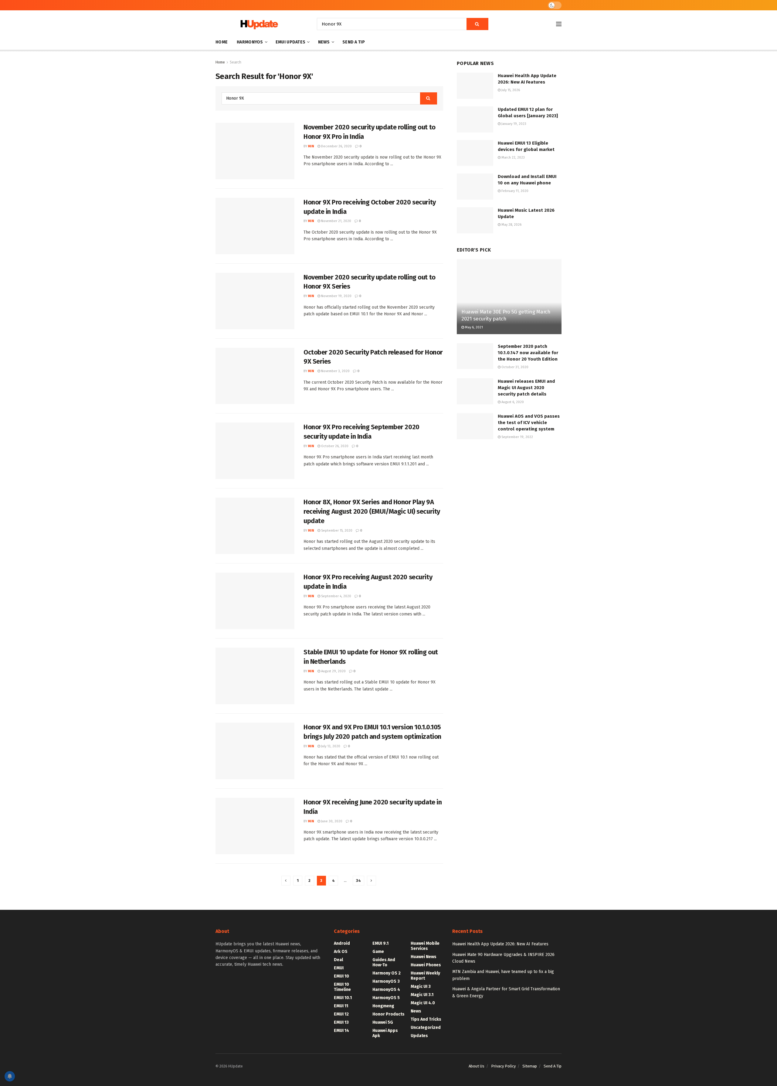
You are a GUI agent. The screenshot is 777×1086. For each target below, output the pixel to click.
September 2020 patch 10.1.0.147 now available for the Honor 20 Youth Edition (528, 353)
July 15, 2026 (510, 90)
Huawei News (423, 956)
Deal (338, 959)
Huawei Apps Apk (385, 1033)
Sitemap (529, 1066)
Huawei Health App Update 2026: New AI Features (500, 944)
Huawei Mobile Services (425, 946)
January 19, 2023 (513, 124)
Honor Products (388, 1014)
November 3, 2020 (335, 371)
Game (378, 951)
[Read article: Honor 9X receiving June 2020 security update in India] (254, 826)
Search (235, 62)
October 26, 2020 (334, 446)
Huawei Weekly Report (425, 976)
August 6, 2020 (512, 402)
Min (311, 146)
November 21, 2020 (335, 221)
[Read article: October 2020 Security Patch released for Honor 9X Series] (254, 376)
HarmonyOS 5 (386, 997)
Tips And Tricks (426, 1019)
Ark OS (341, 951)
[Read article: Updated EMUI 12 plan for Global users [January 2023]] (475, 119)
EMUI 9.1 (380, 943)
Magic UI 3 (421, 986)
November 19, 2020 (335, 296)
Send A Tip (353, 42)
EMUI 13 (341, 1022)
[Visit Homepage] (257, 24)
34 (358, 880)
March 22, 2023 (512, 157)
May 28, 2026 (510, 225)
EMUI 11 (341, 1006)
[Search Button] (477, 24)
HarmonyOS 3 (386, 981)
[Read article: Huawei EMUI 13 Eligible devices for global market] (475, 153)
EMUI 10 (341, 976)
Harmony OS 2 (386, 973)
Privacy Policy (503, 1066)
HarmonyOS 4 (386, 989)
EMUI (339, 968)
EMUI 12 (341, 1014)
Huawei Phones (426, 965)
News (324, 42)
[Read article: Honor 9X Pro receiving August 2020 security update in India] (254, 601)
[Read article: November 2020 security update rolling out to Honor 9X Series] (254, 301)
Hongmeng (383, 1006)
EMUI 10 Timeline (342, 987)
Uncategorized (426, 1027)
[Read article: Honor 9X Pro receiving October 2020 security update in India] (254, 226)
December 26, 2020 (336, 146)
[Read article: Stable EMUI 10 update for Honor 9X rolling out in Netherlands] (254, 676)
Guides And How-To (383, 962)
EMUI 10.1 (343, 997)
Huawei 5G (382, 1022)
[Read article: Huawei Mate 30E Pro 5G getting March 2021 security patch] (509, 296)
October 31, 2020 (514, 367)
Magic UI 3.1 (422, 994)
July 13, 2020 (330, 746)
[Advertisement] (509, 495)
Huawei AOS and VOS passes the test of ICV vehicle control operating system (529, 422)
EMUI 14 (341, 1030)
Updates (419, 1035)
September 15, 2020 (336, 531)
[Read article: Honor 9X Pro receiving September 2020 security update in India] (254, 451)
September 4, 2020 (335, 596)
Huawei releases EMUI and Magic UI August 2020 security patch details (526, 388)
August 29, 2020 (333, 671)
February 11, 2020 (514, 191)
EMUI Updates (290, 42)
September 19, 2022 (516, 437)
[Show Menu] (559, 24)
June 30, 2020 (331, 821)
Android (342, 943)
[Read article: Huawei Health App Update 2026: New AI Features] (475, 86)
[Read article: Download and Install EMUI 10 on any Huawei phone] (475, 186)
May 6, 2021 (473, 327)
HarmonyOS (250, 42)
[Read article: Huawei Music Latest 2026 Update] (475, 220)
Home (221, 42)
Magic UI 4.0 (423, 1002)
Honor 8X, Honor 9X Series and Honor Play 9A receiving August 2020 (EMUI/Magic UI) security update (372, 511)
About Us (476, 1066)
